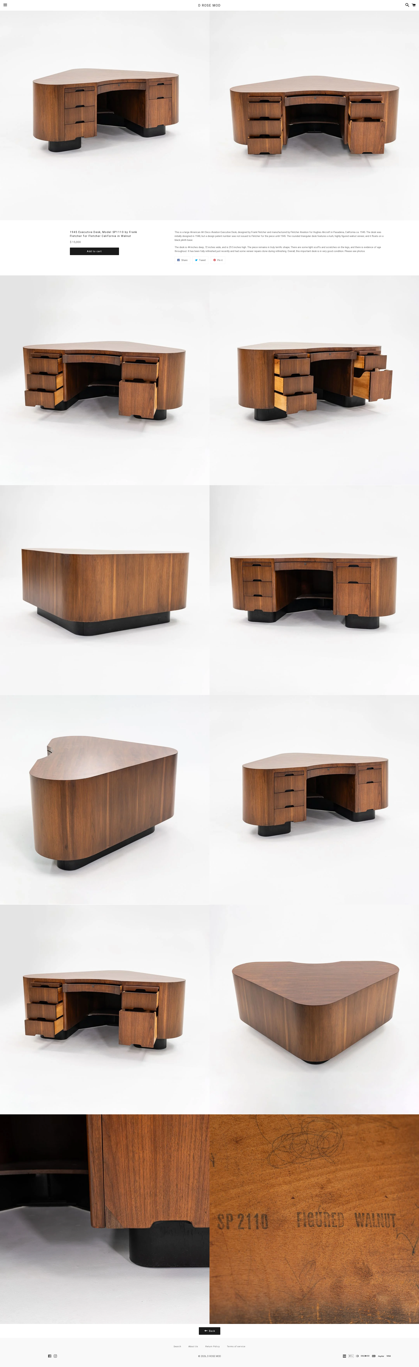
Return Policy (212, 1346)
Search (177, 1346)
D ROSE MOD (209, 5)
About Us (193, 1346)
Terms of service (236, 1346)
